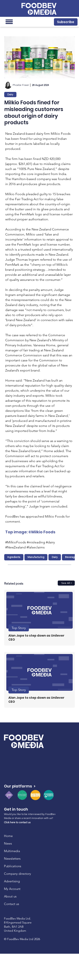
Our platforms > (19, 786)
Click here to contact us (17, 822)
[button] (65, 22)
